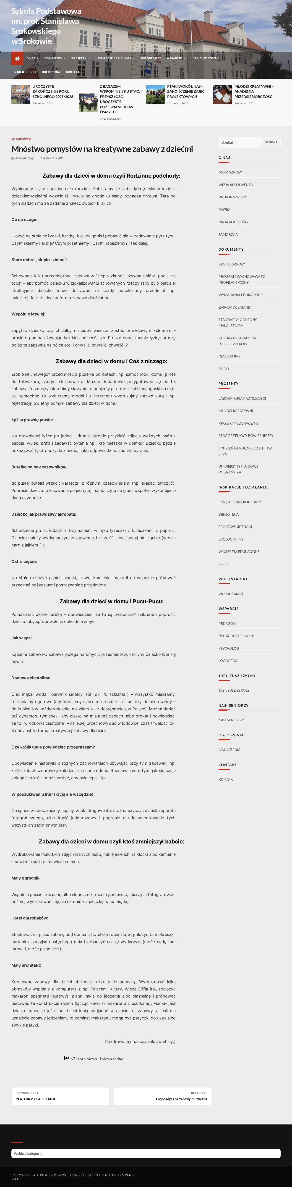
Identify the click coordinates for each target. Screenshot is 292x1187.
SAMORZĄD (228, 234)
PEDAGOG (227, 623)
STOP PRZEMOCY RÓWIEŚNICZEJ (246, 435)
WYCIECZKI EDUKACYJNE (239, 551)
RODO (224, 369)
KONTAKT (72, 72)
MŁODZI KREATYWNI (236, 411)
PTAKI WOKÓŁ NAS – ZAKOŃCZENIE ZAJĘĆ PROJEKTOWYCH (186, 91)
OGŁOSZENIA (51, 72)
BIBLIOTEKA (229, 514)
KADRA (224, 209)
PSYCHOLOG (229, 648)
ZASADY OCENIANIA (235, 307)
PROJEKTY (78, 58)
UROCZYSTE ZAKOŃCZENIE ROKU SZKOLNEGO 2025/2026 (53, 91)
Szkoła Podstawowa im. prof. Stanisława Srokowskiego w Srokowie (46, 26)
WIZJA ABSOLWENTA (236, 185)
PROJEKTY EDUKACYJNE (238, 423)
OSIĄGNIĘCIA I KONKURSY (240, 502)
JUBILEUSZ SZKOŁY (205, 58)
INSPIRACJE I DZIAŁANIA (113, 58)
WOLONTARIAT (151, 58)
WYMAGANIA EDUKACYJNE (241, 295)
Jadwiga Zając (25, 158)
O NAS (31, 58)
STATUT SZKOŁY (232, 264)
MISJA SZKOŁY (230, 172)
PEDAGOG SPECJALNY (237, 636)
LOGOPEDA (228, 661)
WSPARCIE (174, 58)
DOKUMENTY (53, 58)
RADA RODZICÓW (233, 222)
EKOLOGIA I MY (231, 539)
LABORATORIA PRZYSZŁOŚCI (242, 398)
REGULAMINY (230, 356)
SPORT (224, 564)
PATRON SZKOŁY (232, 197)
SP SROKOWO (21, 139)
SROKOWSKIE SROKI (235, 527)
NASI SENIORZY (25, 72)
